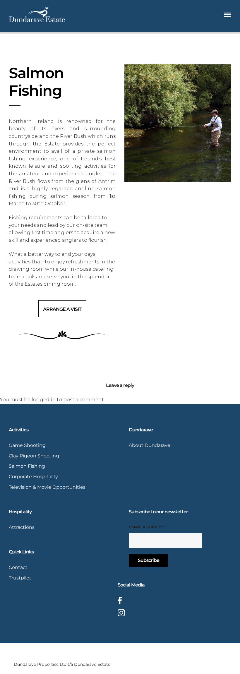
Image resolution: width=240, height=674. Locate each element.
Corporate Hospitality (33, 476)
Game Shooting (27, 445)
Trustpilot (20, 578)
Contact (18, 567)
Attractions (22, 527)
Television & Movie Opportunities (47, 487)
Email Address (147, 526)
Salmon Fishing (27, 466)
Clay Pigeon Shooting (34, 456)
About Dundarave (149, 445)
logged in (44, 399)
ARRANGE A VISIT (62, 309)
